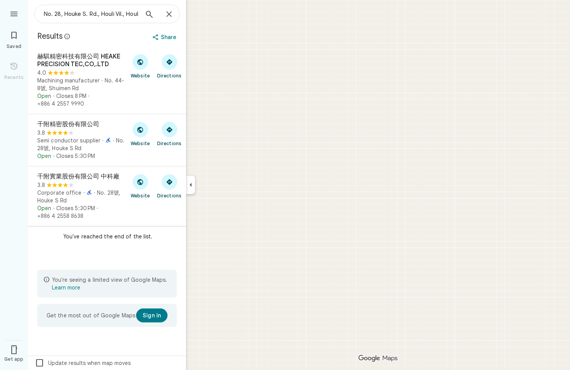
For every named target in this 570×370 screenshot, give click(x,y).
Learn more (66, 287)
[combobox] (91, 14)
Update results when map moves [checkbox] (83, 363)
